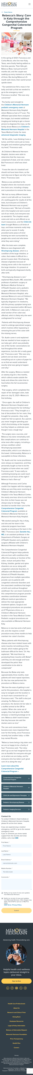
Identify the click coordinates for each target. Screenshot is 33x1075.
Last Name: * (5, 851)
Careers (16, 1048)
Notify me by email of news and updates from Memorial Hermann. (17, 893)
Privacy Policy (17, 905)
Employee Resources (16, 1021)
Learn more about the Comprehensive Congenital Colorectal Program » (12, 769)
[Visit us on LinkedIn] (8, 988)
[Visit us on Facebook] (12, 988)
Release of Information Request (16, 1030)
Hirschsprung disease (10, 251)
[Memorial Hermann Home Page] (9, 4)
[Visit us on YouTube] (16, 988)
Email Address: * (6, 860)
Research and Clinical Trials (16, 1012)
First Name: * (5, 842)
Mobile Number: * (6, 868)
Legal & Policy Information (16, 1026)
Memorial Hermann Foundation (16, 1034)
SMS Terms (7, 905)
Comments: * (5, 877)
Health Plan (16, 1043)
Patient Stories (8, 12)
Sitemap (16, 1055)
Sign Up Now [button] (16, 981)
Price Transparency (16, 1039)
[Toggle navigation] (29, 4)
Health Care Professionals (16, 1004)
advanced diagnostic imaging (13, 135)
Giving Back (17, 1017)
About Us (16, 1008)
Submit (16, 910)
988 (16, 838)
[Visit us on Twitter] (21, 988)
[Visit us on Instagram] (25, 988)
